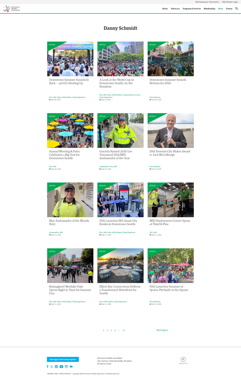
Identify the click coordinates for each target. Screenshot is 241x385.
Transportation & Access (131, 95)
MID (54, 97)
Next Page (162, 330)
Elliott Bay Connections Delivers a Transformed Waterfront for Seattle (119, 290)
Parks (59, 97)
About (165, 9)
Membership (209, 9)
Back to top (183, 363)
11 (123, 330)
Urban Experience (78, 97)
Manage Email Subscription (63, 359)
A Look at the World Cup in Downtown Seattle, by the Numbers (116, 83)
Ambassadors (104, 166)
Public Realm (66, 97)
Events (229, 9)
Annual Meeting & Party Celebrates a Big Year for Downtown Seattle (64, 155)
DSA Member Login (230, 2)
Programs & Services (192, 9)
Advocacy (175, 9)
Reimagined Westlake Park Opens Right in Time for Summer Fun (70, 290)
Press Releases (155, 97)
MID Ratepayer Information (207, 2)
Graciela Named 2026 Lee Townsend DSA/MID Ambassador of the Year (115, 155)
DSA (50, 97)
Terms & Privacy (65, 374)
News (220, 9)
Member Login (52, 374)
